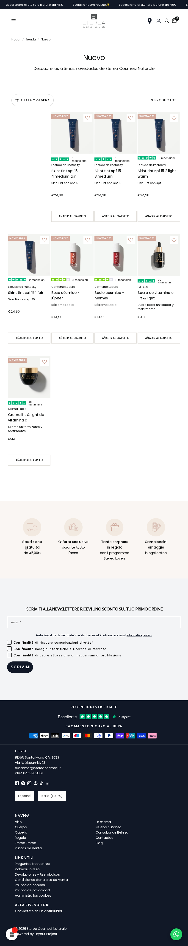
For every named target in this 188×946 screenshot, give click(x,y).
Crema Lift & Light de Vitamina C (26, 417)
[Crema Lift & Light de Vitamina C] (29, 377)
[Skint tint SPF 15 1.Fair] (29, 255)
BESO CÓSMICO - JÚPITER (65, 295)
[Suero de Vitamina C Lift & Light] (159, 255)
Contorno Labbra (63, 286)
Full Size (143, 286)
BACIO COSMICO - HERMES (109, 295)
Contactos (104, 837)
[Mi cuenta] (158, 20)
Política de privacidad (32, 890)
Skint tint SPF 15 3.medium (107, 173)
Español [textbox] (24, 796)
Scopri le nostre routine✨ (80, 4)
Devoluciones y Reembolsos (37, 874)
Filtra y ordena (35, 100)
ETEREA (20, 751)
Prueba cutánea (109, 827)
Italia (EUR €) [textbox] (52, 796)
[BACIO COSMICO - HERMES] (115, 255)
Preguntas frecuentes (32, 863)
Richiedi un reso (27, 869)
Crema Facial (17, 409)
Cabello (21, 832)
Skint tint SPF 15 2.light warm (157, 173)
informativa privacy (139, 635)
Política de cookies (30, 885)
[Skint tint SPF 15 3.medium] (115, 133)
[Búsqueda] (167, 20)
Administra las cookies (33, 895)
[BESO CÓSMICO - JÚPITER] (72, 255)
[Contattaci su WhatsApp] (176, 934)
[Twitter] (23, 784)
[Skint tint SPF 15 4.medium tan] (72, 133)
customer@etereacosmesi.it (38, 768)
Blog (99, 843)
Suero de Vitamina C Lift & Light (155, 295)
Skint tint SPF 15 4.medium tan (64, 173)
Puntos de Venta (28, 848)
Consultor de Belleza (112, 832)
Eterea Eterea (25, 843)
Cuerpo (21, 827)
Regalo (20, 837)
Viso (18, 822)
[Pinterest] (35, 784)
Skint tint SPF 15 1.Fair (25, 292)
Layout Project (46, 934)
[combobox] (24, 796)
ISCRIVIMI (20, 667)
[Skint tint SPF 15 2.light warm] (159, 133)
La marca (103, 822)
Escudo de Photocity (65, 165)
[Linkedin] (48, 784)
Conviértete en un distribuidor (38, 911)
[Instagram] (29, 784)
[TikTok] (42, 784)
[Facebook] (17, 784)
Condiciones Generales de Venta (41, 879)
